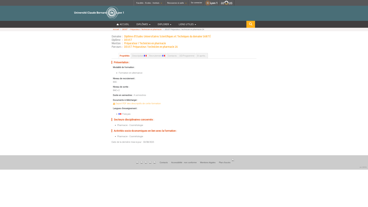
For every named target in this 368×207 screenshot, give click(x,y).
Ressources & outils (175, 3)
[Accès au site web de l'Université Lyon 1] (211, 5)
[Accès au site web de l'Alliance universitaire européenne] (227, 5)
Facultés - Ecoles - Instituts (147, 3)
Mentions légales (207, 162)
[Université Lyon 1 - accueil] (25, 19)
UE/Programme (186, 55)
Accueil (116, 29)
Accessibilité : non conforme (184, 162)
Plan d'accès (224, 162)
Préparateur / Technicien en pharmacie (146, 29)
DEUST (125, 29)
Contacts (164, 162)
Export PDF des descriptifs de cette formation (138, 103)
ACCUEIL (124, 24)
